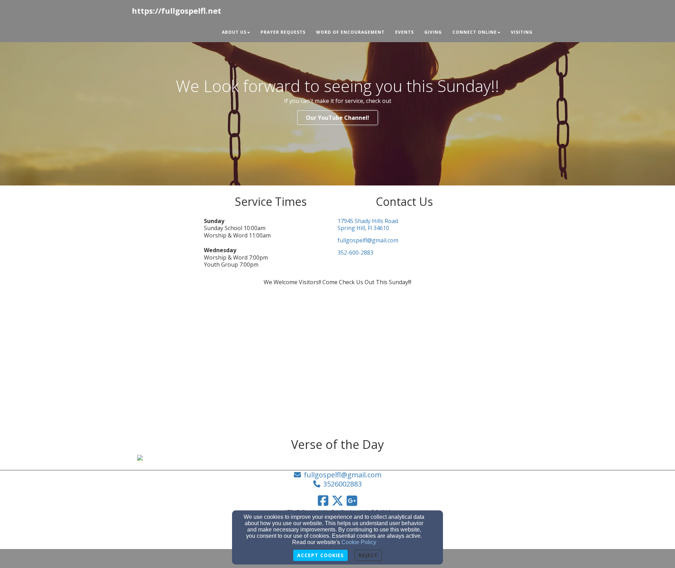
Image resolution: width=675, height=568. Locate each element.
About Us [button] (234, 32)
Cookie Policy (358, 542)
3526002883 (342, 484)
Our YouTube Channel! (337, 118)
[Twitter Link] (337, 500)
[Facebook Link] (323, 500)
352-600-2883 (355, 252)
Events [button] (404, 32)
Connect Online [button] (474, 32)
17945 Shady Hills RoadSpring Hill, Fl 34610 (368, 224)
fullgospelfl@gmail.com (368, 240)
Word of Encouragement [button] (350, 32)
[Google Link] (352, 500)
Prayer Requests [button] (283, 32)
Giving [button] (433, 32)
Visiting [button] (522, 32)
